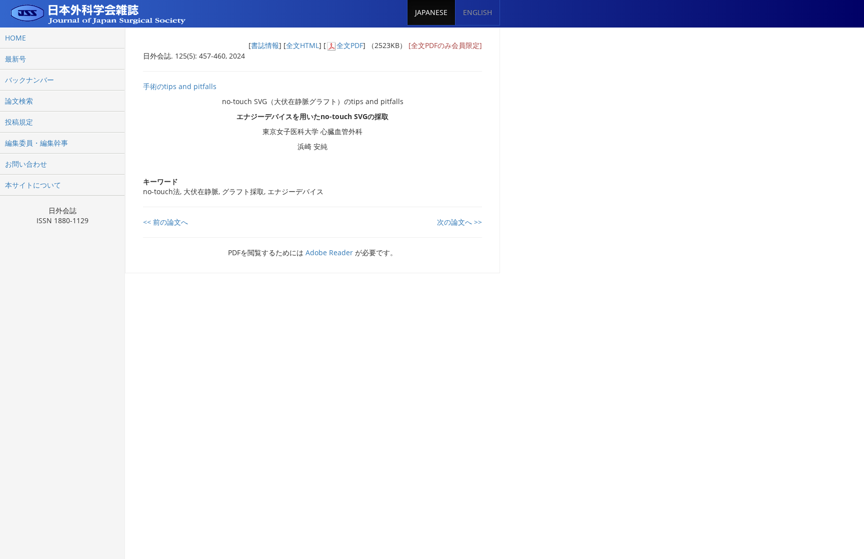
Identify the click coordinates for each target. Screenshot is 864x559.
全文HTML (302, 45)
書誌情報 (265, 45)
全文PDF (349, 45)
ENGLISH (477, 12)
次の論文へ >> (459, 222)
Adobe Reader (329, 252)
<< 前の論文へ (165, 222)
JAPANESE (431, 12)
